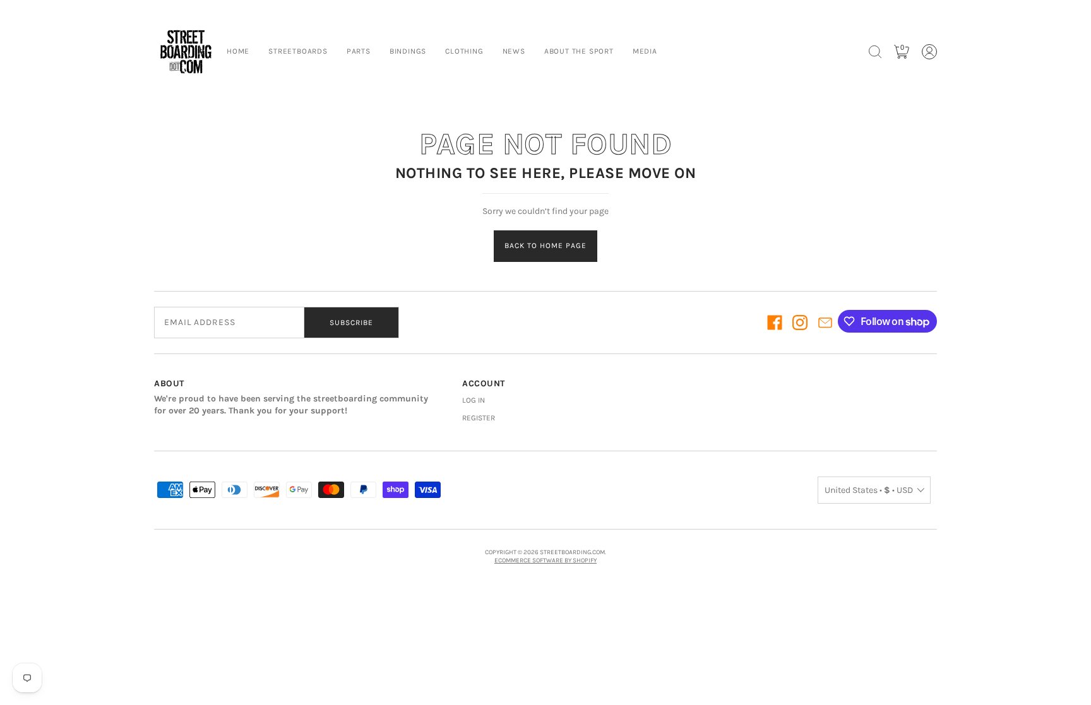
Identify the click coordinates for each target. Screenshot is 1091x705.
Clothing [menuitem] (464, 51)
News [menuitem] (514, 51)
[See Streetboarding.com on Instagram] (800, 322)
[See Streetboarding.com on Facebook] (774, 322)
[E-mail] (825, 322)
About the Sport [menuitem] (579, 51)
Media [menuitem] (645, 51)
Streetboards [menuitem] (298, 51)
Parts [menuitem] (359, 51)
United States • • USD (869, 490)
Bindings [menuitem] (408, 51)
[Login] (929, 52)
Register (478, 417)
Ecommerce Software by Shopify (545, 560)
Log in (473, 400)
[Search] (875, 51)
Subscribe (351, 322)
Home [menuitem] (238, 51)
